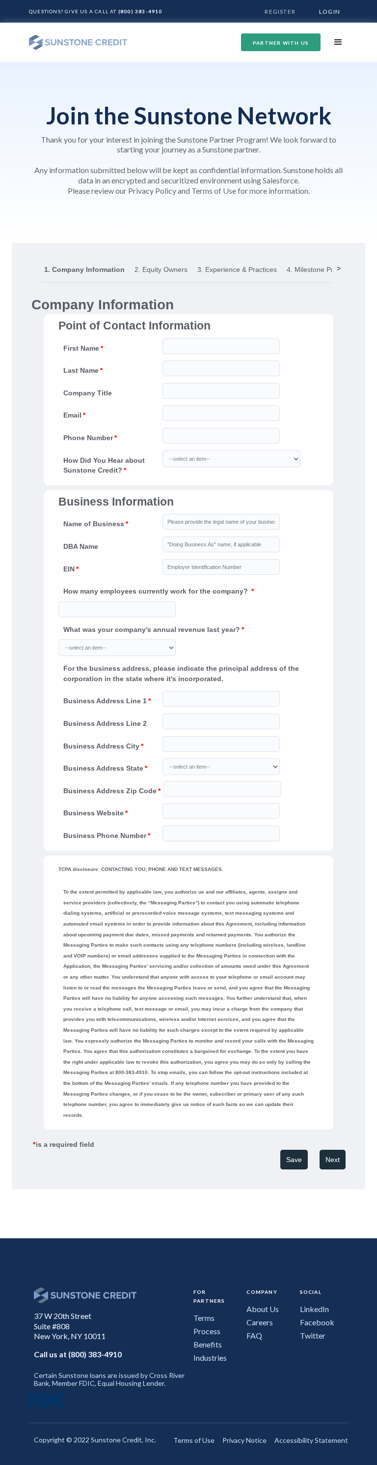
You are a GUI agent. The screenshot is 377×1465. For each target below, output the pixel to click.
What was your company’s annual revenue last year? (151, 629)
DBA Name (80, 546)
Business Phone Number (104, 835)
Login (329, 11)
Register (280, 11)
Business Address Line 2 (105, 723)
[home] (78, 42)
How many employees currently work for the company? (156, 591)
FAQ (254, 1335)
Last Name (81, 370)
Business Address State (103, 768)
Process (206, 1331)
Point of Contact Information (134, 326)
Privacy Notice (244, 1440)
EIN (69, 569)
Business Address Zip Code (110, 791)
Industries (210, 1357)
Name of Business (93, 524)
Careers (259, 1322)
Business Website (93, 813)
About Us (262, 1309)
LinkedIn (314, 1309)
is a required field (64, 1144)
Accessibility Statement (311, 1440)
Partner (281, 43)
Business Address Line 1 (105, 701)
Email (72, 415)
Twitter (312, 1335)
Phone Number (88, 438)
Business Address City (101, 746)
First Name (81, 348)
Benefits (207, 1344)
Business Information (116, 502)
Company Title (87, 393)
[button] (338, 42)
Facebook (317, 1322)
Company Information (102, 305)
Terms (204, 1317)
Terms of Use (194, 1440)
